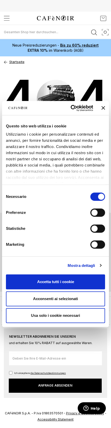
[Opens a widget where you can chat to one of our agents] (91, 408)
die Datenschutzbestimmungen (48, 373)
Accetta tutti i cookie (55, 281)
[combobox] (55, 32)
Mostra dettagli (81, 265)
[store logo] (55, 18)
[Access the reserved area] (92, 18)
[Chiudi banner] (103, 108)
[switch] (97, 213)
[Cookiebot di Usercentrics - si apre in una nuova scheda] (71, 108)
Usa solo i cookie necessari (55, 315)
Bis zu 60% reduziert (79, 45)
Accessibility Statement (55, 419)
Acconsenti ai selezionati (55, 298)
